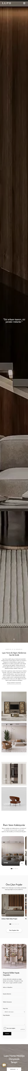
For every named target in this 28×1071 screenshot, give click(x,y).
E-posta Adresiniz (7, 994)
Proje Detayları (6, 1015)
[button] (24, 3)
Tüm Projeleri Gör (14, 930)
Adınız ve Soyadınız (7, 987)
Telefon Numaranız (7, 1002)
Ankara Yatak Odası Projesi (9, 919)
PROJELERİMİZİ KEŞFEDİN (14, 683)
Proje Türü (5, 1008)
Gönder (7, 1033)
